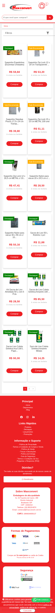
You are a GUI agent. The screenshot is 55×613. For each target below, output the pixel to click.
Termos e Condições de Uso (28, 459)
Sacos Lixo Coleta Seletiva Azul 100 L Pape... (14, 348)
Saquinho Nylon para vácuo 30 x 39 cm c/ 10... (14, 235)
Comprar (14, 84)
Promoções (28, 434)
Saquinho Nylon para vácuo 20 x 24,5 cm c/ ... (39, 177)
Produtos (28, 427)
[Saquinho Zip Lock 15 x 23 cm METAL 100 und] (39, 109)
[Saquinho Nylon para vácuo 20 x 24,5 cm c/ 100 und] (39, 166)
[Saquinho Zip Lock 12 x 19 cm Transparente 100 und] (39, 52)
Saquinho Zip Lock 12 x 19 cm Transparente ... (39, 63)
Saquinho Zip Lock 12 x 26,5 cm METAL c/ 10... (14, 177)
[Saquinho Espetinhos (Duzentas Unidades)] (14, 52)
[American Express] (14, 544)
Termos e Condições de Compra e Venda (28, 447)
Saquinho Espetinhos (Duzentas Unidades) (14, 63)
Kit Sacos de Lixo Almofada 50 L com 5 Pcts (14, 291)
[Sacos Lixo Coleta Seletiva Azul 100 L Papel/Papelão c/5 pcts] (14, 336)
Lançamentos (28, 432)
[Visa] (25, 537)
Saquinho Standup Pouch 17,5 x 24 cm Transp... (14, 121)
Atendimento (28, 479)
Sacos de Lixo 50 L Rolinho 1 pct (39, 234)
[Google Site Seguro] (26, 578)
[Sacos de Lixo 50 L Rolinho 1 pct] (39, 222)
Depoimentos (28, 407)
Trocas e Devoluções (28, 452)
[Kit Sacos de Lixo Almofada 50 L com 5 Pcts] (14, 279)
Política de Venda (28, 449)
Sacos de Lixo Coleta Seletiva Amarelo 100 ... (39, 290)
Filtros (8, 33)
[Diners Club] (25, 544)
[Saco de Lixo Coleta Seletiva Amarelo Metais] (39, 336)
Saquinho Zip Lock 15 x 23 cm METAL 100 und (39, 120)
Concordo (27, 611)
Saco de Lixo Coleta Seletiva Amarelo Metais (39, 348)
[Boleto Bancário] (36, 544)
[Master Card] (14, 537)
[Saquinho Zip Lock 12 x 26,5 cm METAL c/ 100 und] (14, 166)
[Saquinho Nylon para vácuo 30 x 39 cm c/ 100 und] (14, 222)
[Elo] (36, 537)
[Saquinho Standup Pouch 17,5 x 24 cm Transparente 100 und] (14, 109)
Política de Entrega (28, 454)
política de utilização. (28, 607)
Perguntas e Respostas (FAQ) (28, 461)
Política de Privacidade (28, 444)
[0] (42, 8)
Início (6, 26)
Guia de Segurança (28, 456)
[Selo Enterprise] (35, 588)
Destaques (28, 429)
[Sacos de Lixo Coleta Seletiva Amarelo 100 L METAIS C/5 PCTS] (39, 279)
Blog (28, 410)
